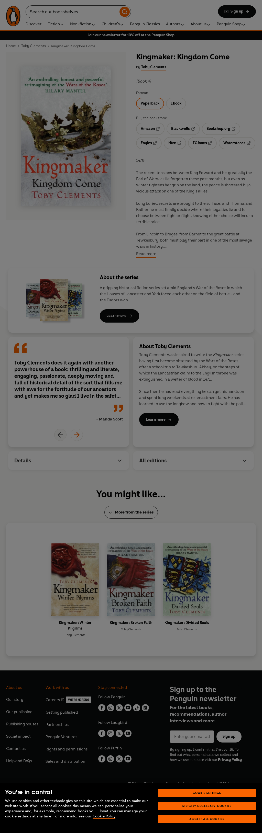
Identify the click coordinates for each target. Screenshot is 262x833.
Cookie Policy (104, 816)
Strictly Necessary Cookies (207, 806)
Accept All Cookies (206, 819)
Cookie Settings (207, 793)
